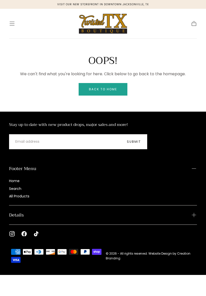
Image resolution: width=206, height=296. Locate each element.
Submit (134, 141)
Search (15, 188)
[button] (12, 24)
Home (14, 180)
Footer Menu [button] (22, 169)
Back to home (103, 89)
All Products (19, 196)
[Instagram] (12, 233)
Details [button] (16, 215)
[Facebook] (24, 233)
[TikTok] (36, 233)
